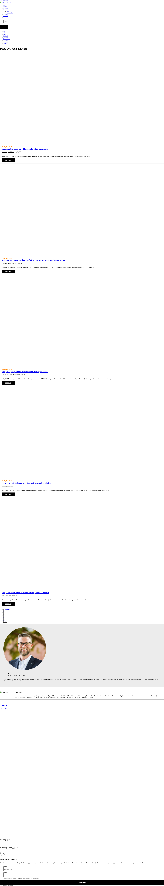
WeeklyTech (11, 152)
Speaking (5, 14)
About (5, 5)
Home (5, 31)
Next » (5, 621)
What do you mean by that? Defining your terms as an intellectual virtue (33, 260)
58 (4, 620)
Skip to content (4, 0)
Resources (6, 9)
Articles (9, 11)
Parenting (4, 486)
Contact (5, 16)
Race (3, 595)
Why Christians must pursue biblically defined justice (25, 592)
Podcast (5, 8)
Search (5, 43)
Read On (8, 160)
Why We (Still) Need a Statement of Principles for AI (25, 371)
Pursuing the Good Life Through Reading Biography (25, 149)
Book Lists (4, 152)
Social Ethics (8, 595)
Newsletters (6, 39)
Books (5, 6)
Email (5, 866)
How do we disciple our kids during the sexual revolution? (27, 483)
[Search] (3, 17)
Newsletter (10, 13)
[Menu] (4, 27)
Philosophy (4, 263)
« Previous (7, 609)
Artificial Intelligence (7, 374)
